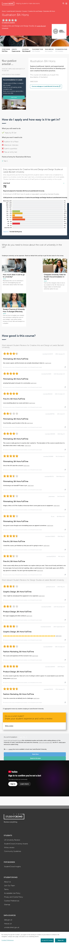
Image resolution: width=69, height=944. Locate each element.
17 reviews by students (8, 22)
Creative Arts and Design (35, 11)
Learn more (14, 97)
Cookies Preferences (11, 901)
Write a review (9, 726)
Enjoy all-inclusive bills (45, 742)
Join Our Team (9, 886)
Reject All (60, 940)
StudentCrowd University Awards (16, 844)
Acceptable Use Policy (12, 893)
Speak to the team (35, 758)
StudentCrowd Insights (12, 867)
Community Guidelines (12, 851)
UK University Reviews (12, 840)
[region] (34, 938)
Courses (24, 11)
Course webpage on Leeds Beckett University (45, 86)
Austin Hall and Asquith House (12, 740)
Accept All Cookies (47, 940)
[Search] (63, 3)
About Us (7, 882)
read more (34, 81)
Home (4, 11)
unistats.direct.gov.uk (11, 927)
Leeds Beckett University (13, 11)
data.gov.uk (8, 920)
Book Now (35, 754)
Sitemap (7, 905)
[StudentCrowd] (8, 3)
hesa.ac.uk (8, 924)
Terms (6, 889)
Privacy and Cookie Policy (13, 897)
